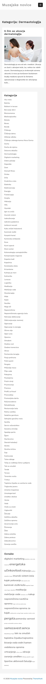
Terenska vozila (10, 476)
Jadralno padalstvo (11, 222)
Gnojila (7, 198)
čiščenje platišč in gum (28, 657)
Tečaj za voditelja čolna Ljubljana (17, 463)
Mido (6, 296)
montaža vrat (24, 594)
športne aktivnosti (14, 661)
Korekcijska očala (11, 266)
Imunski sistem (10, 215)
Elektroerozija (9, 188)
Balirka (7, 103)
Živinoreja (8, 527)
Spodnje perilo (10, 432)
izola (31, 575)
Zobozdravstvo (10, 541)
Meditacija (8, 286)
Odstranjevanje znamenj (13, 320)
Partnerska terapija (11, 354)
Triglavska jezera (10, 486)
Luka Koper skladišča (9, 590)
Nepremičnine (9, 310)
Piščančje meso (10, 368)
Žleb (6, 530)
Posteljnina (8, 378)
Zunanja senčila (10, 544)
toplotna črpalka (13, 638)
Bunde (6, 127)
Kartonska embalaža (12, 239)
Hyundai (7, 208)
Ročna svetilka (10, 412)
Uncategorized (10, 493)
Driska (6, 174)
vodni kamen (24, 642)
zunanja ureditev (13, 656)
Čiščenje (7, 130)
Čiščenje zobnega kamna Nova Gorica (18, 140)
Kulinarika (8, 276)
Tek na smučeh (10, 466)
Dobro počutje (9, 161)
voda (14, 642)
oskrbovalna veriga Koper (17, 613)
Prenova (7, 388)
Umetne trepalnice (11, 490)
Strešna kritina (10, 449)
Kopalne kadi (9, 259)
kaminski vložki (12, 585)
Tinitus (7, 480)
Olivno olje (8, 330)
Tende (6, 469)
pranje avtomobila (9, 623)
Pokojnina (8, 374)
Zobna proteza (9, 537)
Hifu (5, 205)
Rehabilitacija (9, 405)
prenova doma (18, 623)
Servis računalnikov (11, 425)
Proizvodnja (8, 395)
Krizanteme (8, 269)
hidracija (26, 570)
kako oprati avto (25, 581)
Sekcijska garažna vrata (13, 419)
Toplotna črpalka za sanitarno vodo (17, 483)
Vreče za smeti (10, 507)
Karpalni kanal (10, 235)
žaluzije (28, 661)
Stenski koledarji (10, 442)
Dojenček (7, 164)
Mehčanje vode (10, 290)
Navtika (7, 303)
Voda (6, 503)
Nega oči (7, 307)
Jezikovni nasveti (10, 225)
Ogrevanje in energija (12, 327)
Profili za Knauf (10, 391)
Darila (6, 144)
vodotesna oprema (14, 647)
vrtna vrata (19, 652)
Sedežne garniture (11, 415)
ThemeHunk (37, 679)
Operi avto (8, 334)
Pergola (7, 364)
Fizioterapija (9, 195)
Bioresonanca (9, 113)
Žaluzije (7, 514)
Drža (6, 178)
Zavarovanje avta (11, 524)
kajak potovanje (12, 580)
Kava (6, 242)
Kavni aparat (9, 245)
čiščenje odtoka (10, 137)
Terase (7, 473)
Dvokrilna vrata (10, 181)
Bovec (6, 123)
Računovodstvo (10, 402)
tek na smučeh (22, 633)
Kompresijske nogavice (13, 256)
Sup (5, 452)
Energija (7, 191)
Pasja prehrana (10, 357)
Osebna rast (9, 344)
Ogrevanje (8, 323)
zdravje (26, 651)
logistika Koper (30, 585)
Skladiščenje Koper (9, 633)
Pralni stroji (8, 381)
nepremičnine (11, 608)
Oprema (7, 337)
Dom (6, 167)
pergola (9, 618)
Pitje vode (8, 371)
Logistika (7, 283)
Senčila (7, 422)
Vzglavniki (8, 510)
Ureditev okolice (10, 497)
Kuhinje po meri (10, 273)
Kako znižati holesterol (13, 228)
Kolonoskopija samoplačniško (15, 252)
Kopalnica (8, 262)
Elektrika (7, 184)
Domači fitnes (9, 171)
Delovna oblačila (10, 150)
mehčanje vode (12, 594)
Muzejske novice (16, 5)
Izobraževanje (9, 218)
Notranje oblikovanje (12, 317)
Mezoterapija (9, 293)
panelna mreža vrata (29, 613)
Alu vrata (8, 100)
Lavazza (7, 279)
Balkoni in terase (10, 106)
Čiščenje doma (10, 133)
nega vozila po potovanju (19, 604)
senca (26, 628)
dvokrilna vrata (29, 559)
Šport (6, 435)
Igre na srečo (9, 212)
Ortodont (7, 340)
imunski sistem (21, 575)
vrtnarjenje (10, 651)
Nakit (6, 300)
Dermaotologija (10, 154)
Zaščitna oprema (10, 520)
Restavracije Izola (11, 408)
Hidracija (7, 201)
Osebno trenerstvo (11, 347)
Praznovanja (9, 385)
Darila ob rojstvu (10, 147)
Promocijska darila (11, 398)
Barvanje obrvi (10, 110)
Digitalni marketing (11, 157)
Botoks (7, 120)
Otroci (6, 351)
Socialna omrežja (11, 429)
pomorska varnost (25, 618)
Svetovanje (8, 456)
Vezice (6, 500)
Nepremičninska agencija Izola (16, 313)
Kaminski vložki (10, 232)
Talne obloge (9, 459)
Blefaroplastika (10, 116)
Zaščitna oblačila (10, 517)
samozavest (12, 628)
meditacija (21, 589)
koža (23, 585)
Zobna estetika (10, 534)
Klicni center (9, 249)
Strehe (7, 446)
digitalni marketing (14, 558)
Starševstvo (9, 439)
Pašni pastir (8, 361)
